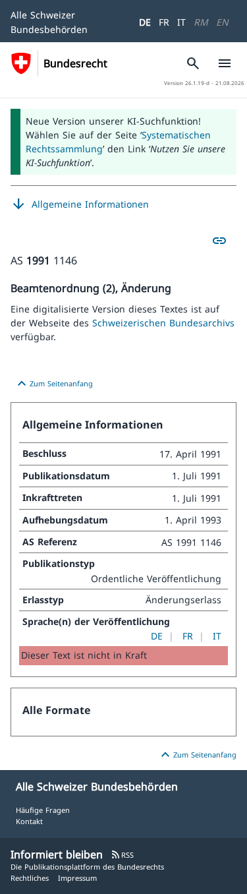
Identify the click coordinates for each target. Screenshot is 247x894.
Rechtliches (30, 878)
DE (145, 22)
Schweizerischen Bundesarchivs (163, 322)
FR (164, 22)
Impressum (77, 878)
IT (181, 22)
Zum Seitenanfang (53, 384)
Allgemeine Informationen (80, 204)
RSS (122, 854)
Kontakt (29, 821)
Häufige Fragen (43, 810)
